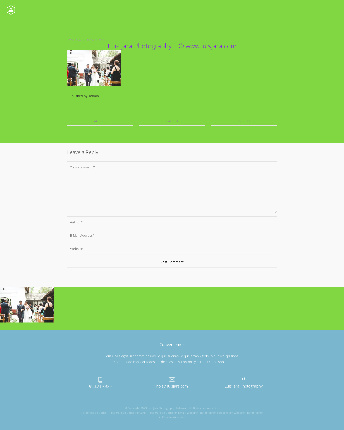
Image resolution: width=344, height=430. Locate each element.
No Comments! (96, 39)
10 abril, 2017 (76, 39)
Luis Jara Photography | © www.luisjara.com (172, 46)
